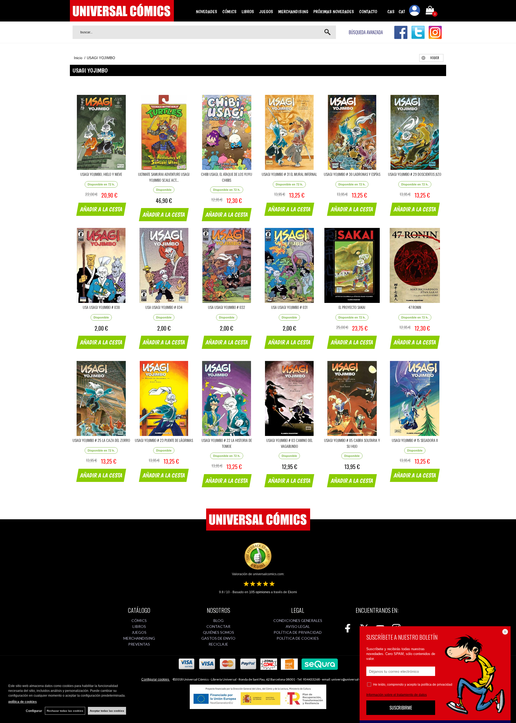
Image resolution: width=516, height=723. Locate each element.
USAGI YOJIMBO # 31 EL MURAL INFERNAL (289, 174)
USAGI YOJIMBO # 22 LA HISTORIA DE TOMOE (227, 443)
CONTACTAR (218, 626)
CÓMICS (229, 11)
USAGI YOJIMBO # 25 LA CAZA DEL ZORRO (101, 440)
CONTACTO (368, 11)
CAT (402, 11)
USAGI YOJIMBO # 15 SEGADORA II (415, 440)
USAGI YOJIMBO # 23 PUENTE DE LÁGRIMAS (164, 440)
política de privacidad (436, 684)
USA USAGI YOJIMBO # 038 (101, 307)
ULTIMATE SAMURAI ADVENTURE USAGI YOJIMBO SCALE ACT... (163, 177)
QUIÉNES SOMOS (218, 632)
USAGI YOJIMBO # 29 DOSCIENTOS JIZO (414, 174)
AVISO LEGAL (298, 626)
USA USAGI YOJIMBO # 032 (226, 307)
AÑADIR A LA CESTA (101, 209)
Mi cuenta (414, 11)
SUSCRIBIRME (400, 707)
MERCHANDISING (293, 11)
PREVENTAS (139, 644)
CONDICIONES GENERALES (297, 620)
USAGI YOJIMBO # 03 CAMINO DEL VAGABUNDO (289, 443)
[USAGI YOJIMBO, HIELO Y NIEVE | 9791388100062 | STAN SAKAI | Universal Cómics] (101, 132)
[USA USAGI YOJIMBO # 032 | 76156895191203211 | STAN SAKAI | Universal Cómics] (226, 265)
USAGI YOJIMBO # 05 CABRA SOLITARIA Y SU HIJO (352, 443)
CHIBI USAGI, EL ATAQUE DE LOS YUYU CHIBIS (226, 177)
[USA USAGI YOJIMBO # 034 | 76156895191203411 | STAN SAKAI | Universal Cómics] (164, 265)
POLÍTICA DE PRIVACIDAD (298, 632)
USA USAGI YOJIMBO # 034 (163, 307)
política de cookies (22, 702)
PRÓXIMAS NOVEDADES (333, 11)
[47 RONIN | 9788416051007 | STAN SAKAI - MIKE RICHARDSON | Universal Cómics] (415, 265)
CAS (391, 11)
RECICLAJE (218, 644)
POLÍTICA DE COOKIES (298, 638)
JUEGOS (266, 11)
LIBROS (248, 11)
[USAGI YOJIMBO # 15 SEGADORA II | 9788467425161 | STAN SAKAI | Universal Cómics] (415, 398)
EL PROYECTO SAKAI (352, 307)
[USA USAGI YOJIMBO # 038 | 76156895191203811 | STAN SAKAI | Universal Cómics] (101, 265)
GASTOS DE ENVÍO (218, 638)
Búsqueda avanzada (366, 32)
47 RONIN (414, 307)
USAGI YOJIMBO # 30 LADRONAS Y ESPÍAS (352, 174)
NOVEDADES (206, 11)
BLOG (218, 620)
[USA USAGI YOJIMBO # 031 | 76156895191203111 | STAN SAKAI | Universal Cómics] (289, 265)
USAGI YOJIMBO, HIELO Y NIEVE (101, 174)
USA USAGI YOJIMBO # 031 (289, 307)
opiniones (259, 592)
